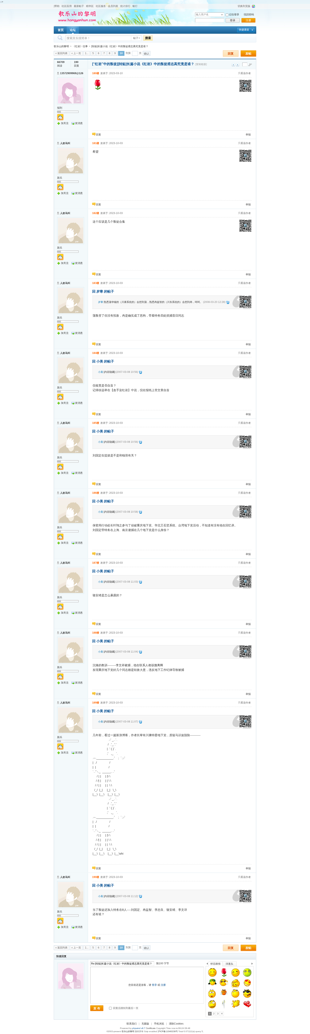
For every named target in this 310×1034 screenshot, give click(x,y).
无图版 (145, 1023)
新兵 (59, 177)
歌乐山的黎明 (61, 46)
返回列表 (62, 53)
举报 (248, 134)
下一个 (253, 964)
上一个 (207, 964)
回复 (231, 53)
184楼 (95, 353)
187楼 (95, 562)
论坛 (73, 30)
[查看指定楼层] (250, 64)
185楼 (95, 422)
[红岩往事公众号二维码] (245, 91)
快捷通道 (244, 29)
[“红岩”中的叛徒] (105, 64)
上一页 (77, 53)
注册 (248, 20)
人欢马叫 (65, 143)
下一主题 (237, 64)
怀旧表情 (215, 963)
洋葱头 (229, 963)
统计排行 (125, 6)
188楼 (95, 632)
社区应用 (67, 6)
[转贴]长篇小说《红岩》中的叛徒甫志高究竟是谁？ (119, 46)
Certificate (151, 1028)
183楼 (95, 283)
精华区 (90, 6)
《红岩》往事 (80, 46)
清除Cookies (176, 1023)
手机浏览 (159, 1023)
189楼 (95, 702)
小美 (100, 372)
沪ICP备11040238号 (168, 1031)
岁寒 (100, 302)
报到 (59, 107)
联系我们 (132, 1023)
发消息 (79, 123)
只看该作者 (244, 73)
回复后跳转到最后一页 (125, 1008)
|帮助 (56, 6)
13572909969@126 (71, 73)
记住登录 (234, 14)
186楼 (95, 492)
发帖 (248, 53)
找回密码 (249, 14)
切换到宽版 (244, 6)
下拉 (222, 14)
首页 (61, 30)
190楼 (95, 877)
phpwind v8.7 (138, 1028)
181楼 (95, 143)
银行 (134, 6)
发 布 (96, 1008)
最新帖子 (79, 6)
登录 (232, 20)
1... (86, 53)
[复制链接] (201, 64)
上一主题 (233, 64)
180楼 (95, 73)
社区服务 (101, 6)
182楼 (95, 213)
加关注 (65, 123)
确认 (146, 53)
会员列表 (113, 6)
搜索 (148, 38)
